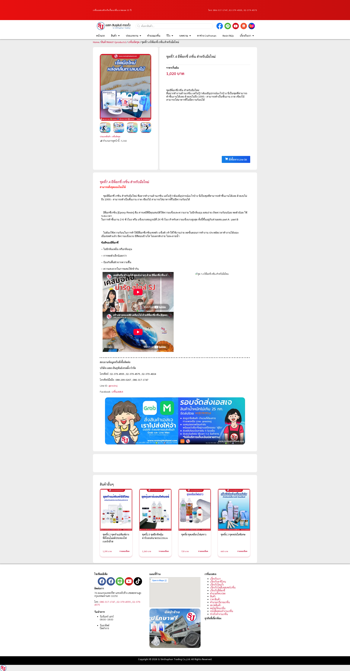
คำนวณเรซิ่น (153, 35)
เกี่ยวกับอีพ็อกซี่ (217, 590)
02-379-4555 (124, 601)
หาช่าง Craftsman (206, 35)
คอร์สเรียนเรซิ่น (217, 608)
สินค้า (114, 35)
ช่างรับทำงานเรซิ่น (219, 614)
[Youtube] (129, 581)
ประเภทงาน (132, 35)
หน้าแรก (100, 35)
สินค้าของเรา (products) (113, 42)
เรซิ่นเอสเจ (117, 391)
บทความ (183, 35)
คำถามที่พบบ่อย (217, 593)
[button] (104, 128)
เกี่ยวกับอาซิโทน (218, 581)
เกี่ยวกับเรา (245, 35)
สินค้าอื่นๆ (107, 484)
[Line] (120, 581)
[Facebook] (102, 581)
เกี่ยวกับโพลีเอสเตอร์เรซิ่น (223, 587)
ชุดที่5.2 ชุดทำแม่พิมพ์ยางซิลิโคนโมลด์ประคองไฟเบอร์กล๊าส (116, 538)
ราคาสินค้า (215, 599)
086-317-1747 (220, 10)
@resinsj (113, 385)
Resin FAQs (228, 35)
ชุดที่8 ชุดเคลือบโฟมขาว (193, 534)
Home (96, 42)
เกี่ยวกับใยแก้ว (217, 584)
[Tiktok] (138, 581)
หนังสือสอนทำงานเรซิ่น (221, 611)
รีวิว (168, 35)
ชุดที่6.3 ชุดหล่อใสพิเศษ (233, 534)
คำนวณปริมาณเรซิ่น (220, 602)
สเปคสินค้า (215, 605)
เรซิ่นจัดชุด (133, 42)
